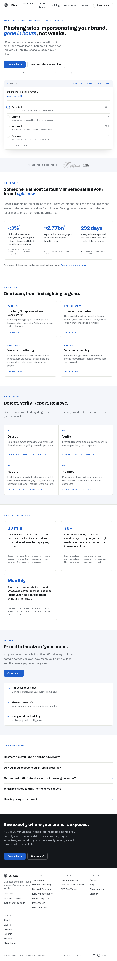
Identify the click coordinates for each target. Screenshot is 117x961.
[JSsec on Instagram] (99, 955)
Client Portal (10, 943)
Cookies (78, 955)
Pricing (56, 5)
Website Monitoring (41, 885)
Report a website (69, 880)
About (7, 920)
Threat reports (97, 889)
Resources (70, 5)
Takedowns (38, 880)
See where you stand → (73, 265)
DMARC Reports (40, 898)
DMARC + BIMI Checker (72, 885)
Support (8, 934)
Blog (92, 885)
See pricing (13, 673)
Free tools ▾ (42, 5)
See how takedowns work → (46, 64)
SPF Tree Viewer (69, 889)
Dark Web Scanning (41, 889)
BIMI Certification (40, 907)
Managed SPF (39, 903)
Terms (59, 955)
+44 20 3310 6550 (12, 899)
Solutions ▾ (28, 5)
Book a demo (103, 5)
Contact (85, 5)
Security (8, 938)
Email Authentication (42, 894)
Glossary (94, 894)
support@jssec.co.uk (14, 903)
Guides (93, 880)
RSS (104, 955)
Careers (7, 925)
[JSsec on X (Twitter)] (94, 955)
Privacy (68, 955)
